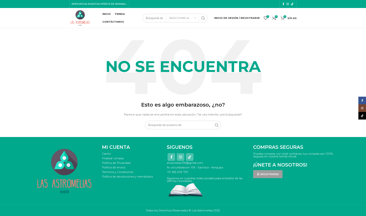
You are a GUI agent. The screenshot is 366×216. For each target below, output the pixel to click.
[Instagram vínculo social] (287, 4)
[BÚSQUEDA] (203, 18)
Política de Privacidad (116, 163)
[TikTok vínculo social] (292, 4)
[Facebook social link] (283, 4)
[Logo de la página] (80, 17)
